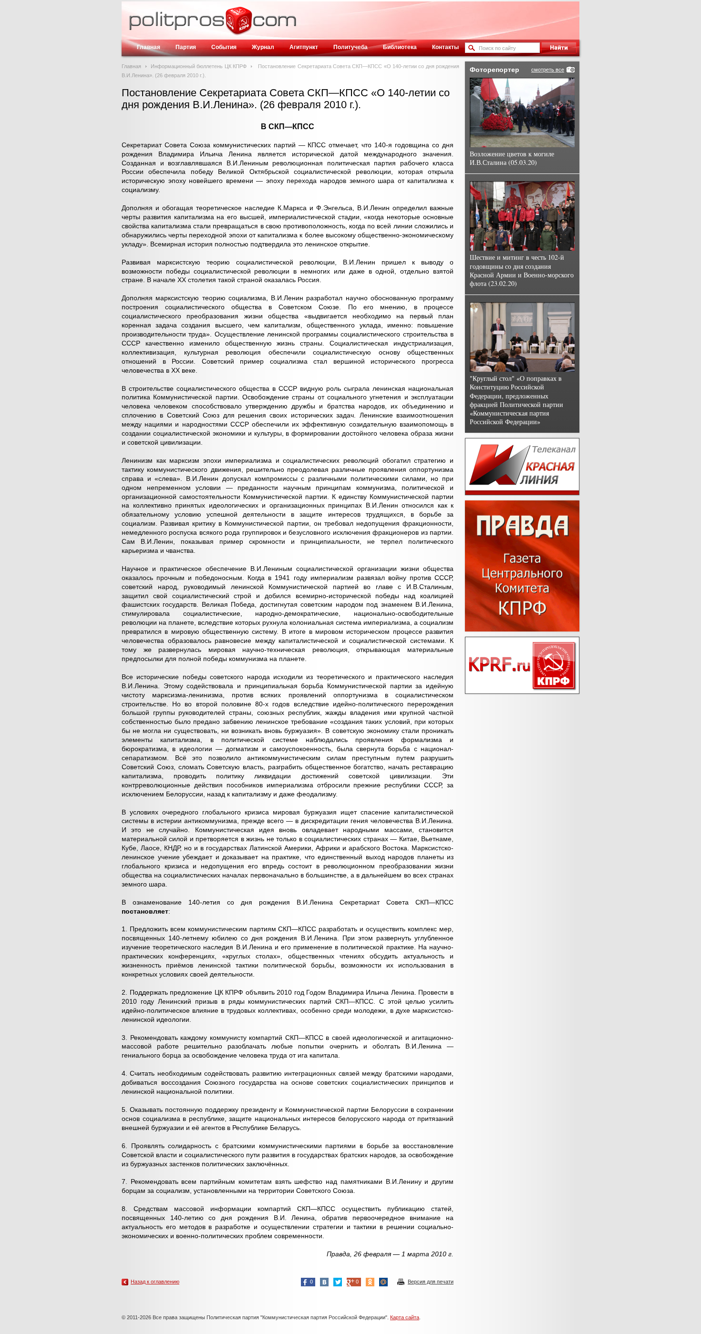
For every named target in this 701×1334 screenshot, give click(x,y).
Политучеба (350, 47)
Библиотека (400, 47)
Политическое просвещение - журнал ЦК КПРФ (238, 26)
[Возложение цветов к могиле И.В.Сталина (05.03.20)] (522, 112)
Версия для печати (431, 1281)
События (224, 47)
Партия (185, 47)
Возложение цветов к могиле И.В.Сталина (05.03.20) (512, 158)
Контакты (445, 47)
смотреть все (547, 69)
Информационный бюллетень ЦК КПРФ (199, 66)
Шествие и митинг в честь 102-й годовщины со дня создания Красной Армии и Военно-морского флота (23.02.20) (522, 270)
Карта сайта (404, 1317)
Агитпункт (303, 47)
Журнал (263, 47)
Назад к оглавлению (155, 1281)
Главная (148, 47)
